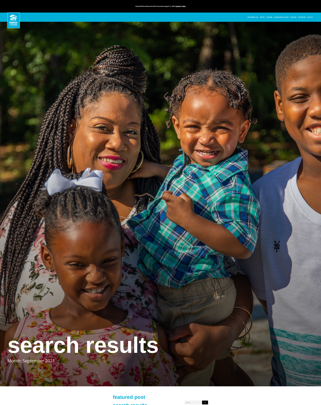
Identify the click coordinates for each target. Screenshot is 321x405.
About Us (310, 17)
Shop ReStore (302, 17)
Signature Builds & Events (281, 17)
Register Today (180, 6)
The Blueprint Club (252, 17)
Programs (293, 17)
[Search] (205, 402)
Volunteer (269, 17)
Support (262, 17)
